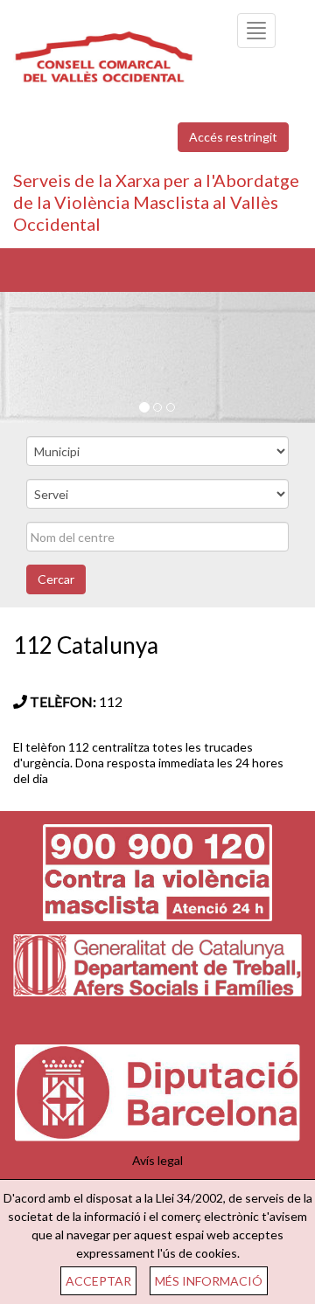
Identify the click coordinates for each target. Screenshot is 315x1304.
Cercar (56, 579)
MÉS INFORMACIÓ (208, 1280)
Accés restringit (233, 136)
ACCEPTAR (98, 1280)
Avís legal (157, 1160)
